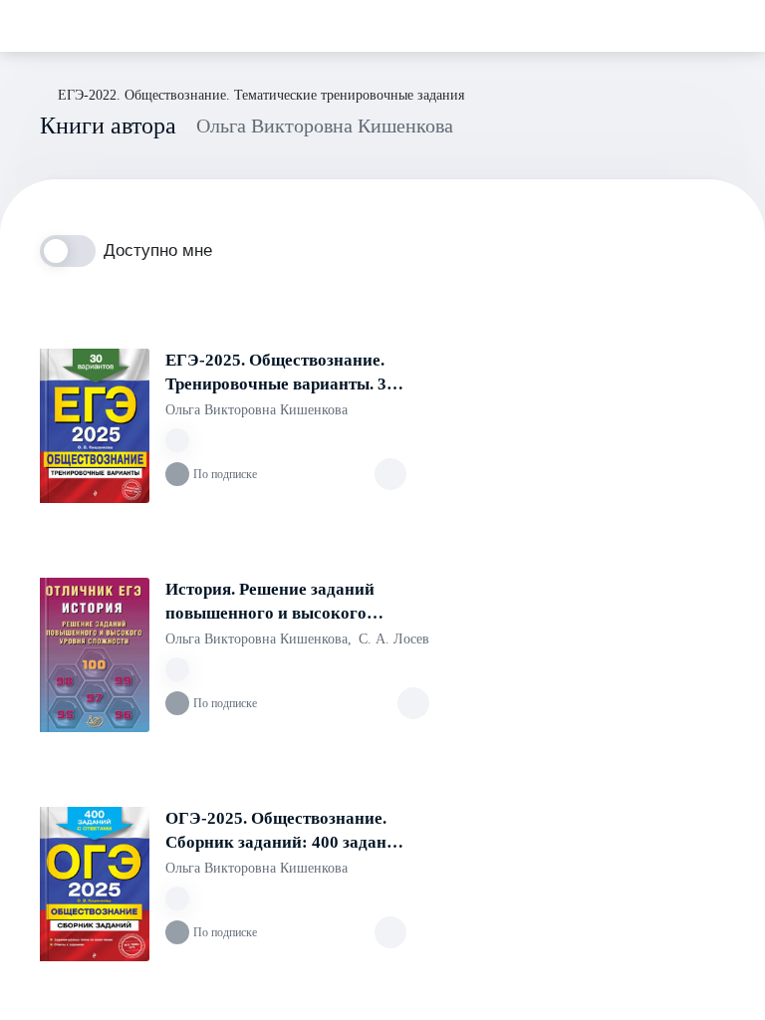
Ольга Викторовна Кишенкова (256, 409)
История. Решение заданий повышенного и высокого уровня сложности (270, 603)
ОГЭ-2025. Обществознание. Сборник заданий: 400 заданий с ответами (285, 832)
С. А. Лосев (394, 639)
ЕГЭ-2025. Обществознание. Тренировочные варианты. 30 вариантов (280, 373)
